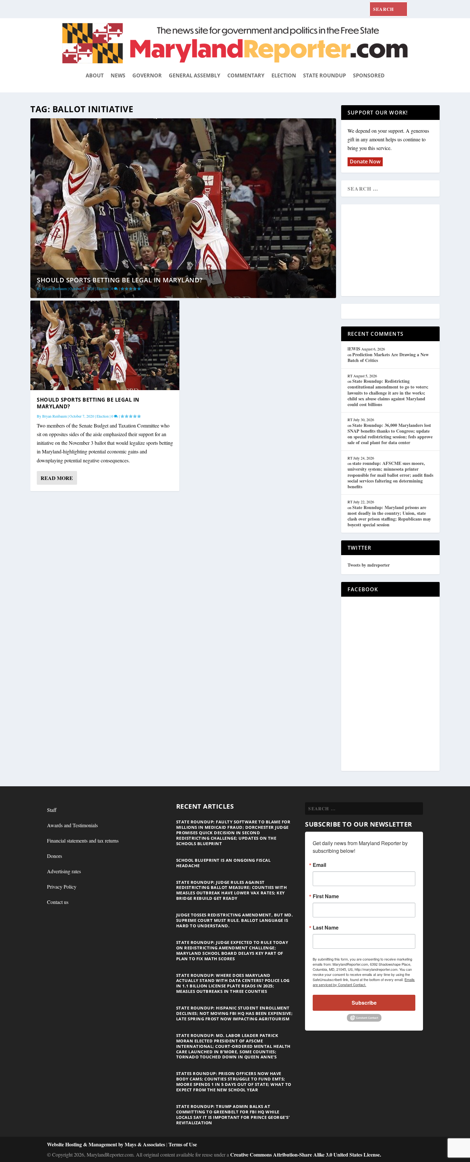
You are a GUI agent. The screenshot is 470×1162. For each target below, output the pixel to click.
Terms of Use (182, 1144)
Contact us (57, 902)
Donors (54, 855)
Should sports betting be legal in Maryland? (120, 280)
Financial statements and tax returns (83, 840)
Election (283, 75)
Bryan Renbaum (54, 288)
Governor (147, 75)
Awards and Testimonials (72, 825)
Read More (57, 478)
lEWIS (354, 348)
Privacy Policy (61, 886)
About (95, 75)
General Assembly (194, 75)
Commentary (245, 75)
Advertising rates (64, 871)
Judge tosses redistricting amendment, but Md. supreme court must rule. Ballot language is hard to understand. (234, 920)
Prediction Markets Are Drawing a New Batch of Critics (388, 357)
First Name (326, 896)
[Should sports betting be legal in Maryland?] (104, 345)
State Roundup (324, 75)
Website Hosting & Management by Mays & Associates (106, 1144)
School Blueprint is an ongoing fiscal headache (223, 862)
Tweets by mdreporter (369, 564)
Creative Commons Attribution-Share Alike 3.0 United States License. (305, 1154)
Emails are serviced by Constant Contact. (364, 982)
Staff (52, 809)
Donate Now (365, 161)
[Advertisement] (394, 251)
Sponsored (369, 75)
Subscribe (364, 1002)
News (118, 75)
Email (319, 865)
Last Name (326, 927)
